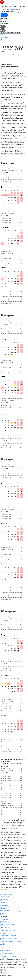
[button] (1, 34)
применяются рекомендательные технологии (13, 960)
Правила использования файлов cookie (11, 12)
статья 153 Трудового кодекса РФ (15, 863)
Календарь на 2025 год (8, 57)
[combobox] (3, 973)
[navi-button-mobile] (1, 39)
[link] (3, 31)
